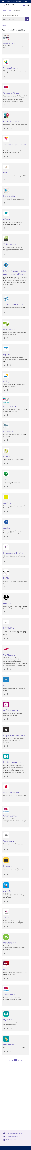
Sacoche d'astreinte (12, 792)
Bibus (6, 456)
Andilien (7, 603)
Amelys (6, 528)
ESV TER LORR (10, 406)
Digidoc (7, 354)
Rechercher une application (10, 16)
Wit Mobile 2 (9, 655)
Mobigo (7, 381)
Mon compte (9, 1045)
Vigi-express (9, 244)
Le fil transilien (10, 710)
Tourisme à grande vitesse (14, 145)
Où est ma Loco (10, 121)
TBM (5, 918)
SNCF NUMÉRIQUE (9, 5)
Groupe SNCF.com (12, 93)
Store (9, 10)
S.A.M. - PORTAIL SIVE (13, 304)
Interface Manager (11, 762)
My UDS (7, 685)
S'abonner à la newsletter (13, 1133)
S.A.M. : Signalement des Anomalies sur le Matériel (14, 272)
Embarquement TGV (12, 553)
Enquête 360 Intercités (13, 735)
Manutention (9, 943)
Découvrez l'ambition (12, 1136)
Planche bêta (9, 196)
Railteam (7, 431)
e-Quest (7, 219)
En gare (7, 866)
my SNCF (7, 891)
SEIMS (6, 578)
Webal (6, 173)
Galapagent (8, 841)
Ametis (6, 503)
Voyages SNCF (10, 68)
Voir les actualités (11, 1140)
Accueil (4, 10)
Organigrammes (10, 816)
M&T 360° (8, 628)
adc (5, 969)
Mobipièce (8, 329)
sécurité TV (8, 43)
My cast (7, 1020)
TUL (5, 480)
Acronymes (8, 995)
